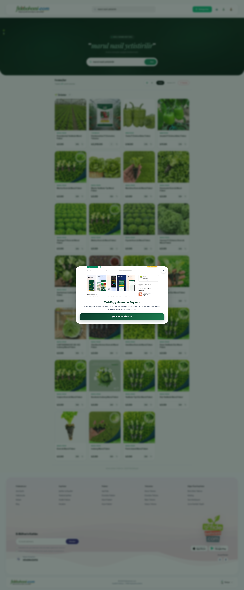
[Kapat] (163, 270)
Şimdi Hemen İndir (120, 316)
